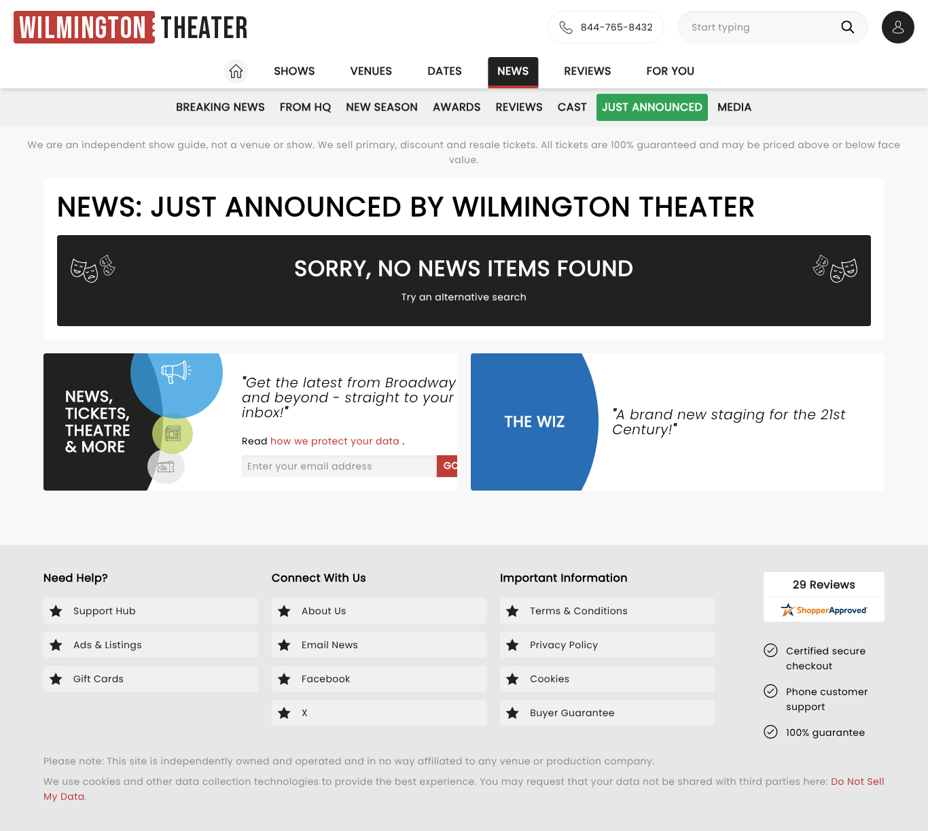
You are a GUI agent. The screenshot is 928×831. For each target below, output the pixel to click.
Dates (444, 71)
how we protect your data (336, 441)
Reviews (588, 71)
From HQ (305, 107)
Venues (372, 71)
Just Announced (652, 107)
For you (671, 71)
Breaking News (220, 107)
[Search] (850, 27)
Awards (457, 107)
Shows (294, 71)
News (513, 71)
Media (734, 107)
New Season (382, 107)
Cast (572, 107)
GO (451, 465)
